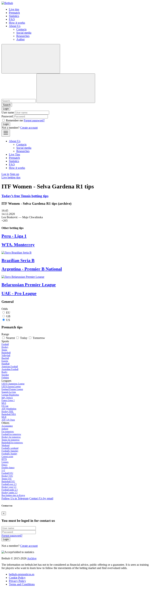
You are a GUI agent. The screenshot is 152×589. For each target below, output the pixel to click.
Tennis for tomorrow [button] (10, 440)
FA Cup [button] (4, 406)
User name (7, 112)
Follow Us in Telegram (15, 498)
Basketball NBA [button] (8, 414)
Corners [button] (5, 462)
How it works (17, 22)
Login (6, 124)
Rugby (4, 372)
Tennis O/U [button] (6, 478)
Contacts (21, 29)
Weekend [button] (5, 445)
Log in (5, 174)
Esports (4, 361)
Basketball (6, 352)
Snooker (5, 375)
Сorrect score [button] (7, 456)
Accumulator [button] (7, 426)
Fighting (5, 377)
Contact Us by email (41, 498)
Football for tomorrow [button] (11, 434)
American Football (9, 366)
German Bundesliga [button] (10, 395)
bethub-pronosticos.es (21, 574)
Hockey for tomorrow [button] (11, 437)
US (8, 320)
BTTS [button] (4, 459)
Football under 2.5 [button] (9, 489)
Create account (29, 127)
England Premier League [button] (12, 389)
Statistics (14, 16)
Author (20, 39)
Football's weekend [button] (9, 448)
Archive (32, 558)
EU (8, 312)
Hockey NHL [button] (7, 411)
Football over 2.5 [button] (8, 484)
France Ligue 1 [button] (8, 400)
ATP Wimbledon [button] (8, 408)
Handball (5, 363)
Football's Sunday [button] (9, 453)
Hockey (4, 347)
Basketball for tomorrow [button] (12, 442)
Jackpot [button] (4, 428)
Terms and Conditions (22, 584)
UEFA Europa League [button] (11, 386)
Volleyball (5, 355)
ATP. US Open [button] (8, 420)
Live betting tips (10, 177)
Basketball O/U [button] (8, 481)
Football (5, 344)
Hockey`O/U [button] (7, 476)
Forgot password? (34, 120)
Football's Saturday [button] (9, 451)
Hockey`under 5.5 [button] (9, 492)
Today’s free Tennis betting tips (24, 196)
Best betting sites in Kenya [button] (13, 495)
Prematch (14, 12)
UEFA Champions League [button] (12, 383)
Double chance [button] (7, 467)
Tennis (4, 350)
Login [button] (6, 108)
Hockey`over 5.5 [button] (8, 487)
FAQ (12, 19)
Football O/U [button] (7, 473)
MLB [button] (3, 417)
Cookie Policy (17, 577)
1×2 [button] (3, 470)
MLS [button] (3, 403)
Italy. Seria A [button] (7, 397)
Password (7, 116)
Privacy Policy (17, 581)
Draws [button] (4, 464)
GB (8, 316)
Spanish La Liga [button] (8, 392)
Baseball (5, 358)
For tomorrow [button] (7, 431)
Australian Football (9, 369)
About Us (14, 26)
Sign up (14, 174)
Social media (23, 32)
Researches (22, 36)
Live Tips (14, 154)
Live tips (14, 9)
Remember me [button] (14, 120)
